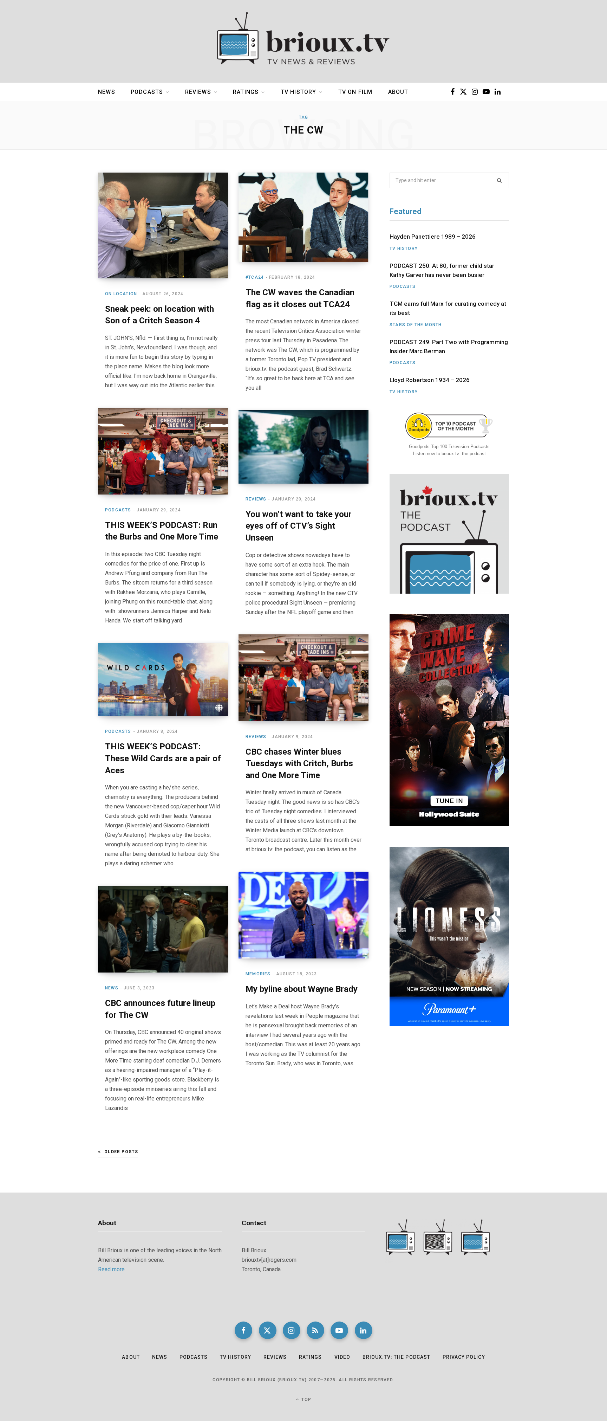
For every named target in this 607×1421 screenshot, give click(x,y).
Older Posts (121, 1151)
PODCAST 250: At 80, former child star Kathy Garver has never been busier (442, 270)
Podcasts (147, 92)
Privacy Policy (464, 1357)
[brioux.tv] (303, 41)
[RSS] (315, 1330)
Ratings (246, 92)
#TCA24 (255, 277)
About (398, 92)
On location (121, 293)
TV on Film (355, 92)
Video (342, 1357)
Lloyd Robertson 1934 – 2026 (430, 379)
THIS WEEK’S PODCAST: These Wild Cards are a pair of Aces (163, 758)
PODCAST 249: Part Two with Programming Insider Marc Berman (449, 346)
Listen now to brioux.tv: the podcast (449, 453)
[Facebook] (243, 1330)
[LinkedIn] (363, 1330)
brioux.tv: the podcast (396, 1357)
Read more (111, 1269)
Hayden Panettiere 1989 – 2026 (433, 236)
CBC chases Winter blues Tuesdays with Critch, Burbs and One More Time (299, 763)
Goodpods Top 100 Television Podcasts (449, 446)
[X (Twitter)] (267, 1330)
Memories (258, 973)
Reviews (198, 92)
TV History (298, 92)
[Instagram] (291, 1330)
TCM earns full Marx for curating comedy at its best (448, 308)
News (106, 92)
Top (305, 1399)
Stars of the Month (416, 324)
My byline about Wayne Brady (302, 989)
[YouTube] (339, 1330)
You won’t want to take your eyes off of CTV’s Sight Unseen (299, 526)
